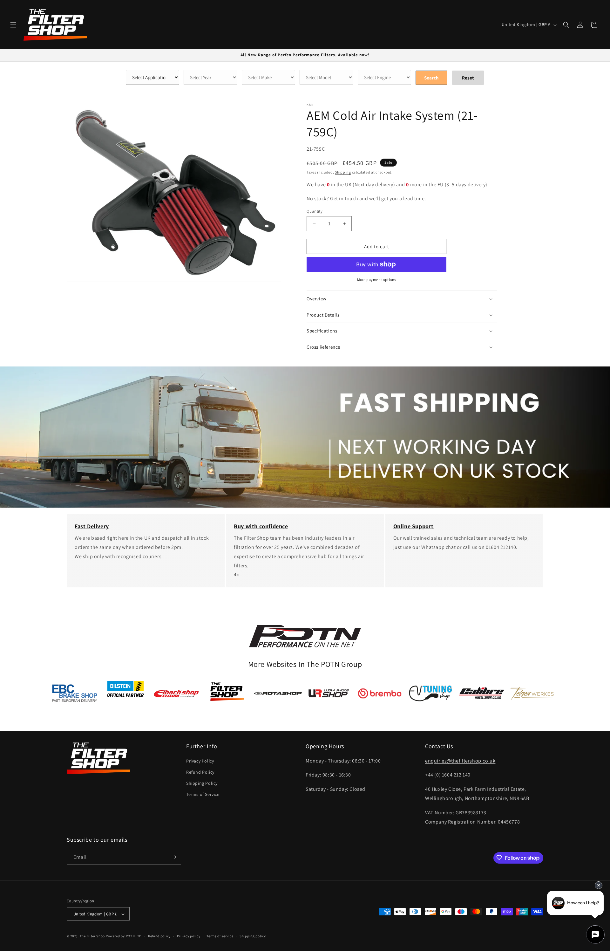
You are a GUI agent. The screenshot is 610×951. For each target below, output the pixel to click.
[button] (13, 25)
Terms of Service (203, 794)
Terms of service (220, 936)
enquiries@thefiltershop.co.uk (460, 760)
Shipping (343, 172)
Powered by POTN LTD (124, 936)
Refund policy (159, 936)
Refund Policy (200, 772)
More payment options (376, 279)
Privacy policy (188, 936)
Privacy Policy (200, 760)
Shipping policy (253, 936)
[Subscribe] (174, 857)
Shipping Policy (202, 783)
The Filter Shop (92, 936)
